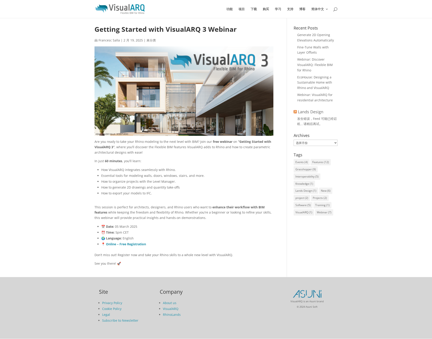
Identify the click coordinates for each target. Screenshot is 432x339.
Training (322, 205)
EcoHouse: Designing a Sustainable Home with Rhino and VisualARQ (314, 82)
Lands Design (310, 111)
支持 (290, 9)
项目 (241, 9)
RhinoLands (172, 314)
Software (303, 205)
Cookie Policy (112, 309)
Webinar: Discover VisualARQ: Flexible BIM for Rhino (315, 64)
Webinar (324, 212)
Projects (320, 198)
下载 (254, 9)
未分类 (151, 40)
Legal (106, 314)
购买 (266, 9)
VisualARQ (303, 212)
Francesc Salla (109, 40)
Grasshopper (305, 169)
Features (320, 162)
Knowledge (304, 184)
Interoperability (307, 176)
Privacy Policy (112, 303)
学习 (278, 9)
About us (169, 303)
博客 (302, 9)
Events (301, 162)
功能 (229, 9)
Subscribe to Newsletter (120, 320)
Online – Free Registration (126, 244)
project (301, 198)
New (326, 191)
